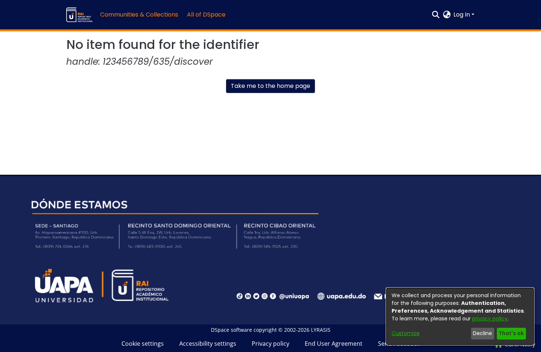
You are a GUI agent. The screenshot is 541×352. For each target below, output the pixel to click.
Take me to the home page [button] (270, 86)
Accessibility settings (207, 343)
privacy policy (490, 318)
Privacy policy (270, 343)
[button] (79, 14)
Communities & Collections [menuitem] (139, 14)
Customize (406, 333)
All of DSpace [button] (206, 14)
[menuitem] (208, 14)
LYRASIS (320, 329)
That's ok (511, 333)
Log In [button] (462, 14)
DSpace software (231, 329)
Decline (482, 333)
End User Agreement (334, 343)
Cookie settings (142, 343)
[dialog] (460, 316)
